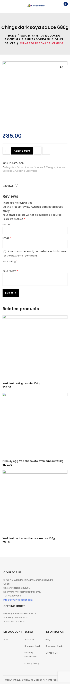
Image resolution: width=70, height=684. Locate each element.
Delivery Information (30, 654)
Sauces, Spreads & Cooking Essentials (34, 169)
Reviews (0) (11, 186)
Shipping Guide (32, 646)
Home (12, 35)
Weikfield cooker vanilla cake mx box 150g (29, 538)
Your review (10, 271)
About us (29, 639)
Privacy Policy (31, 663)
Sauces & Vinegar (37, 39)
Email (7, 238)
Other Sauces (25, 167)
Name (7, 224)
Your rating (10, 261)
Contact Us (52, 652)
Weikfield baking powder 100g (21, 383)
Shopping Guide (54, 646)
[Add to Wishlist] (37, 151)
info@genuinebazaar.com (18, 599)
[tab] (11, 186)
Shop (6, 639)
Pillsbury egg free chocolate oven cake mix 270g (33, 461)
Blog (48, 639)
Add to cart (22, 151)
